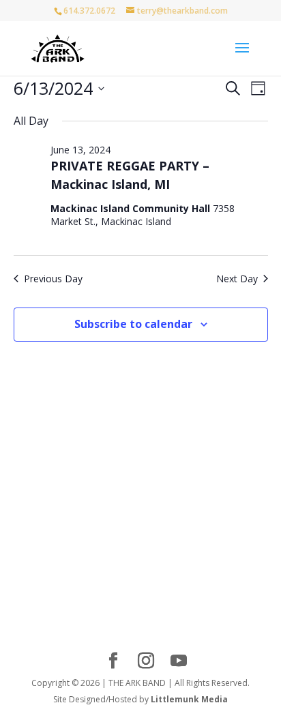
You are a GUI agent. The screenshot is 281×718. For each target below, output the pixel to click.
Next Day (237, 278)
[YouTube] (179, 661)
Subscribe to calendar (133, 323)
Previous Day (53, 278)
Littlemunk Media (189, 699)
